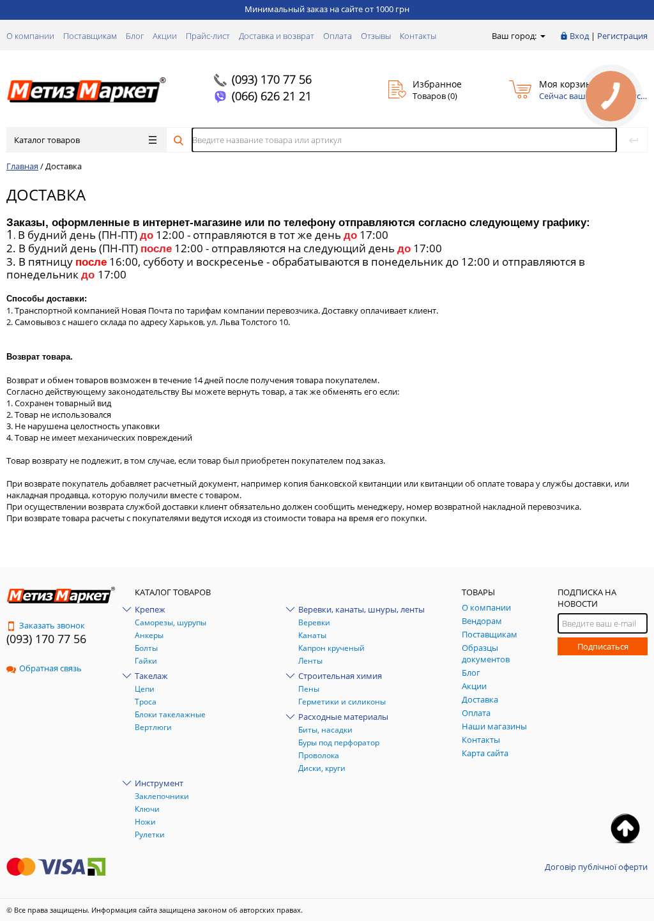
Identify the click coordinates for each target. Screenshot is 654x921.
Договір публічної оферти (596, 866)
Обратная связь (50, 668)
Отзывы (376, 36)
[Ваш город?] (541, 36)
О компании (30, 36)
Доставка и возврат (276, 36)
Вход (579, 36)
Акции (165, 36)
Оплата (337, 36)
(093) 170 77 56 (272, 79)
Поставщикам (90, 36)
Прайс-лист (208, 36)
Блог (135, 36)
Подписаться (602, 646)
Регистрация (622, 36)
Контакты (418, 36)
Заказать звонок (52, 625)
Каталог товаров (47, 140)
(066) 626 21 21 (272, 95)
